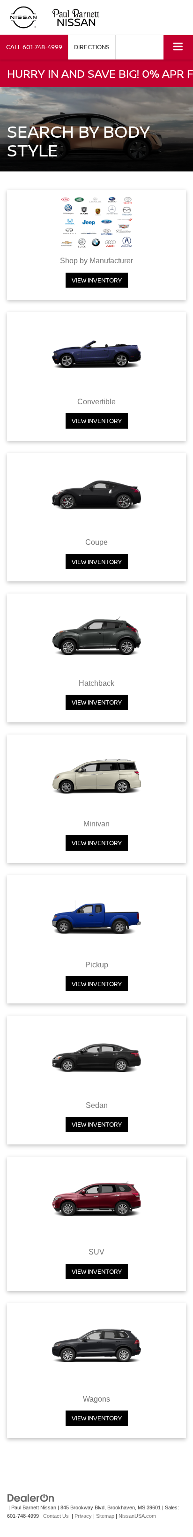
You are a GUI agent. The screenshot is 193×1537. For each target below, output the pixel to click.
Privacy (83, 1516)
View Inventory (97, 280)
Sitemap (105, 1516)
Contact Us (56, 1516)
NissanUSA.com (137, 1516)
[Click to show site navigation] (178, 47)
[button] (34, 47)
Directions (92, 47)
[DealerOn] (31, 1497)
